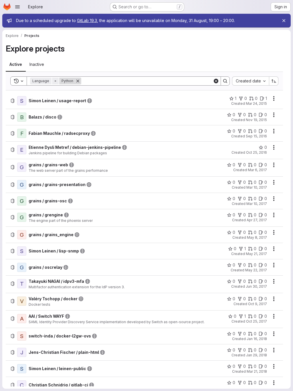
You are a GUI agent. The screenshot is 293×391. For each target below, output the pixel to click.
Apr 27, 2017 (257, 220)
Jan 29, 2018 (256, 355)
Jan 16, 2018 (257, 339)
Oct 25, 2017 (256, 321)
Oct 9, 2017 (257, 304)
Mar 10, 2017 (256, 187)
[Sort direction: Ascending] (273, 81)
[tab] (16, 64)
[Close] (283, 20)
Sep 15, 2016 (256, 136)
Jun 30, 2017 (256, 286)
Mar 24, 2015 (256, 103)
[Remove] (77, 81)
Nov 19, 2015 (256, 120)
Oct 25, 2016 (256, 152)
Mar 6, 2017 (257, 170)
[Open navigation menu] (17, 6)
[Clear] (216, 81)
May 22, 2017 (256, 270)
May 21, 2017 (256, 254)
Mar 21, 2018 (257, 371)
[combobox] (250, 81)
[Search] (225, 81)
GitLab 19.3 (87, 20)
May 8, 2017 (257, 237)
